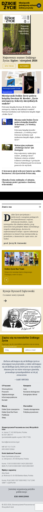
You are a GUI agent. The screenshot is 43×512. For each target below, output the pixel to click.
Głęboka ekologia (8, 394)
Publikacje (5, 415)
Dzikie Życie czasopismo (10, 409)
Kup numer (24, 66)
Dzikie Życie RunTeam (10, 412)
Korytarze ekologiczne (31, 392)
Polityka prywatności (30, 412)
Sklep (4, 418)
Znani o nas (21, 207)
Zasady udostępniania (31, 409)
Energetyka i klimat (30, 394)
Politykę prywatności (9, 347)
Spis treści (9, 66)
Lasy (25, 389)
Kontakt (4, 400)
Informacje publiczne (9, 397)
